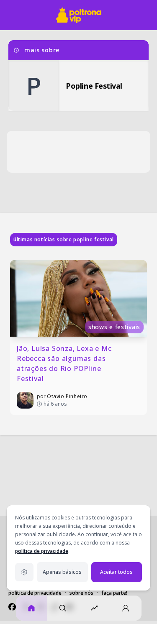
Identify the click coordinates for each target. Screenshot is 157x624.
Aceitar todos (116, 571)
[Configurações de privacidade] (24, 572)
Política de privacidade (35, 592)
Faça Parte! (114, 592)
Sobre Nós (81, 592)
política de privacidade (41, 551)
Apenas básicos (62, 571)
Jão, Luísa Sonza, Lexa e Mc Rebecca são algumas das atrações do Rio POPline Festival (65, 363)
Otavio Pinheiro (67, 396)
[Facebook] (12, 607)
